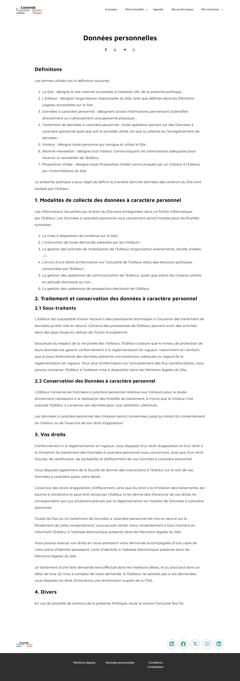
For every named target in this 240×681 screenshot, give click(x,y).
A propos (111, 9)
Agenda (158, 9)
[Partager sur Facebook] (106, 49)
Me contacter (210, 9)
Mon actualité (134, 9)
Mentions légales (84, 662)
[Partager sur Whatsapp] (133, 49)
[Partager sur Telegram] (124, 49)
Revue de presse (182, 9)
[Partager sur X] (115, 49)
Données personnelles (120, 662)
